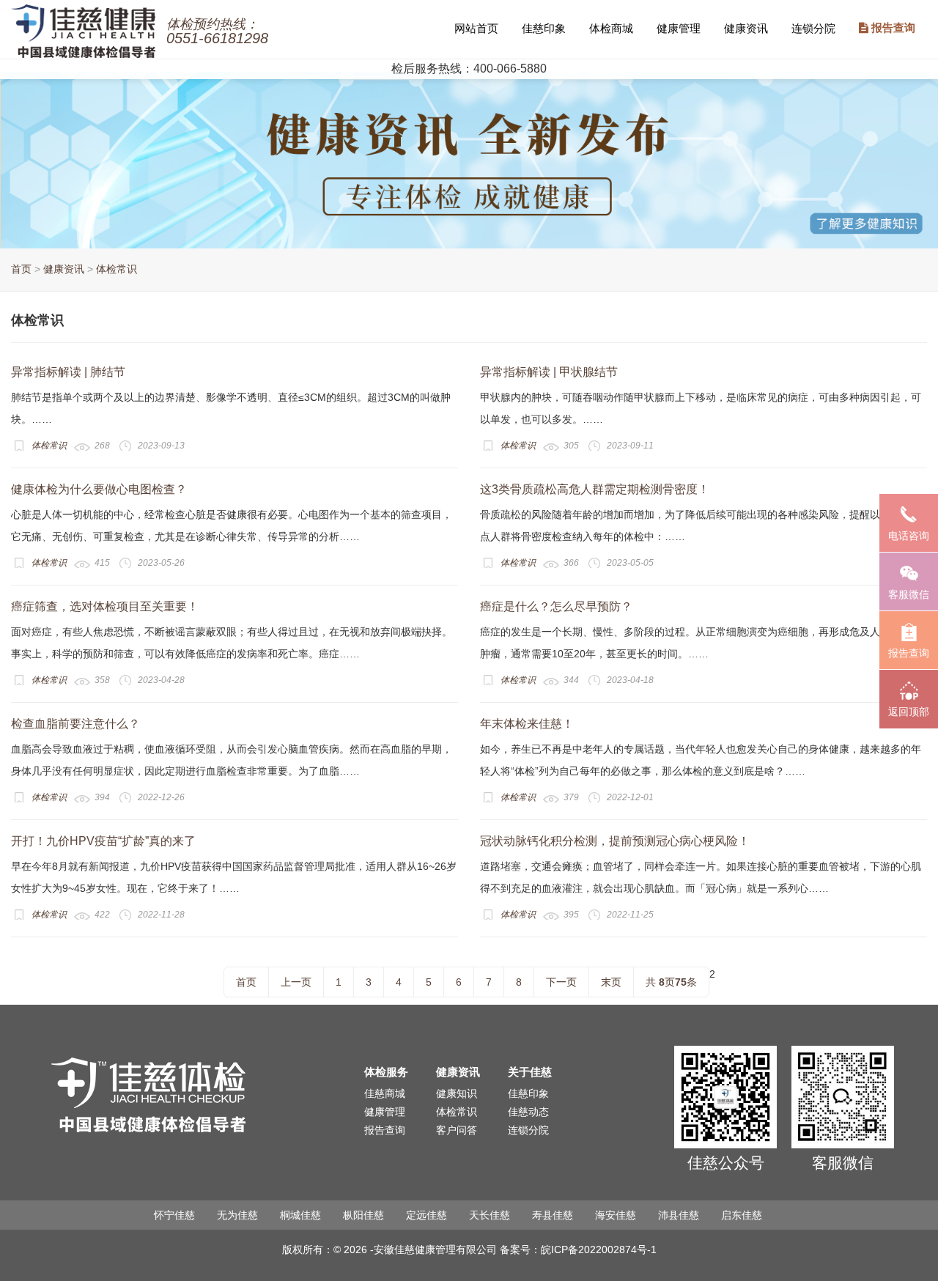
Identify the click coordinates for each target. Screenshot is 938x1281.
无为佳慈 (237, 1215)
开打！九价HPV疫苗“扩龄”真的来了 (103, 841)
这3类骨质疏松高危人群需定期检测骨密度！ (594, 489)
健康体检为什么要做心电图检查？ (99, 489)
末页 (611, 982)
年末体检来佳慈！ (527, 723)
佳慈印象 (544, 28)
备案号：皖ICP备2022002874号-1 (578, 1249)
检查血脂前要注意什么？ (75, 723)
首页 (21, 269)
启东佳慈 (741, 1215)
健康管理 (679, 28)
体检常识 (116, 269)
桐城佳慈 (300, 1215)
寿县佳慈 (552, 1215)
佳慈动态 (528, 1112)
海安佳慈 (615, 1215)
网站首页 (476, 28)
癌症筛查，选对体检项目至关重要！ (105, 606)
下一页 (561, 982)
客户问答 (456, 1130)
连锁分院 (813, 28)
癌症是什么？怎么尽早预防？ (556, 606)
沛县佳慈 (678, 1215)
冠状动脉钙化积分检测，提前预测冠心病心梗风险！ (615, 841)
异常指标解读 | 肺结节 (68, 372)
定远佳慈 (426, 1215)
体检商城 (611, 28)
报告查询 (891, 28)
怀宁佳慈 (174, 1215)
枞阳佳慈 (363, 1215)
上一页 (296, 982)
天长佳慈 (489, 1215)
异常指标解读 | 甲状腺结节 (549, 372)
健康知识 (456, 1093)
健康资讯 (746, 28)
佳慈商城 (384, 1093)
